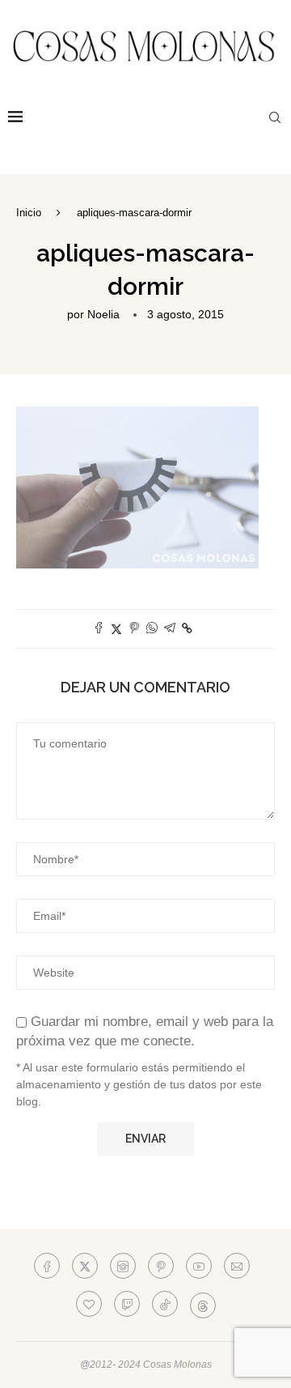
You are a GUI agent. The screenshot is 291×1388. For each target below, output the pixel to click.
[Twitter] (85, 1266)
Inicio (28, 212)
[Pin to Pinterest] (134, 629)
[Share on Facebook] (98, 629)
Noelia (103, 314)
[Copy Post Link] (187, 628)
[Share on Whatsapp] (152, 629)
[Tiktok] (165, 1304)
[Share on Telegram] (169, 629)
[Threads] (203, 1304)
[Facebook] (47, 1266)
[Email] (237, 1266)
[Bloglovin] (89, 1304)
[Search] (275, 117)
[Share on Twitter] (116, 629)
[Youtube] (199, 1266)
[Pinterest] (161, 1266)
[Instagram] (123, 1266)
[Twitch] (127, 1304)
